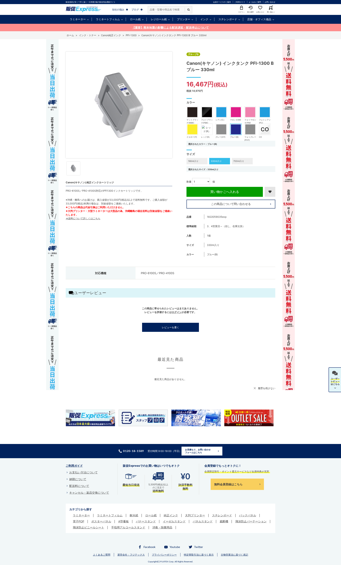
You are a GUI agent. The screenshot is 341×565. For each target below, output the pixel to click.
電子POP (78, 521)
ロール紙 (135, 19)
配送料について (79, 486)
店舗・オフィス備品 (259, 19)
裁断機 (224, 521)
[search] (188, 9)
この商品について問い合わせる (231, 204)
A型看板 (123, 521)
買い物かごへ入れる (224, 192)
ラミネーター (78, 19)
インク (204, 19)
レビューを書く (170, 327)
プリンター (183, 19)
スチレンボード (227, 19)
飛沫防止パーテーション (251, 521)
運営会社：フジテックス (131, 554)
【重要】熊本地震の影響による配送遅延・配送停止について (170, 27)
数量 (188, 181)
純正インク (171, 515)
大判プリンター (195, 515)
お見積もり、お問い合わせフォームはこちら (198, 451)
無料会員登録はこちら (228, 484)
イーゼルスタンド (174, 521)
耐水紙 (134, 515)
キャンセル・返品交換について (89, 492)
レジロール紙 (159, 19)
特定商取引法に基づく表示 (199, 554)
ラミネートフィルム (108, 19)
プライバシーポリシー (164, 554)
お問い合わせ (270, 2)
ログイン (177, 312)
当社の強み (118, 9)
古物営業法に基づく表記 (234, 554)
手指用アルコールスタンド (128, 527)
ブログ (135, 9)
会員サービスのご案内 (222, 2)
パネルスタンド (203, 521)
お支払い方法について (83, 472)
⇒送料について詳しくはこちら (83, 218)
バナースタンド (146, 521)
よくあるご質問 (255, 2)
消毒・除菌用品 (162, 527)
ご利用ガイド (239, 2)
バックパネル (247, 515)
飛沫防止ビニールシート (88, 527)
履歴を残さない (266, 388)
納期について (77, 479)
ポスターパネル (101, 521)
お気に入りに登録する (270, 192)
